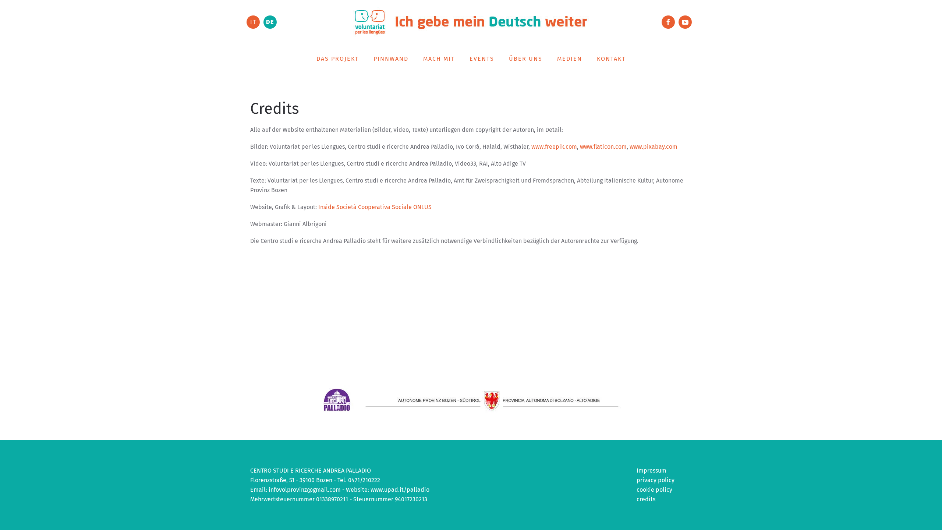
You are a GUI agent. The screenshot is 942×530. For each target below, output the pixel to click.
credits (646, 499)
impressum (651, 470)
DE (270, 21)
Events (482, 58)
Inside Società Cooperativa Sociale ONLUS (375, 207)
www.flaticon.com (603, 146)
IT (253, 21)
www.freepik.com (554, 146)
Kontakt (611, 58)
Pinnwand (390, 58)
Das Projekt (337, 58)
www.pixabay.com (653, 146)
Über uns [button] (525, 58)
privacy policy (655, 480)
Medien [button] (569, 58)
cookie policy (654, 489)
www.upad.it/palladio (400, 489)
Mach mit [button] (439, 58)
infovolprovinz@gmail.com (305, 489)
